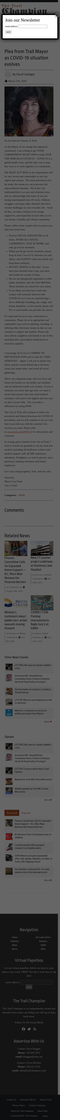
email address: (11, 26)
